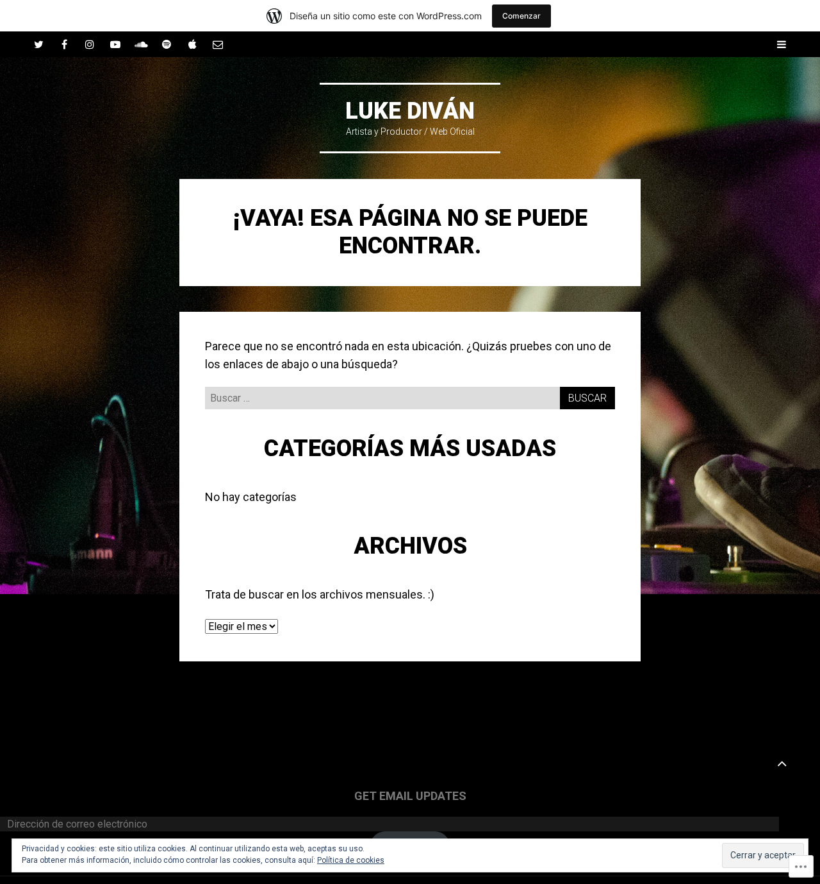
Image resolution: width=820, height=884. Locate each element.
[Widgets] (781, 763)
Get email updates (410, 796)
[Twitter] (38, 44)
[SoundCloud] (141, 44)
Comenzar (521, 16)
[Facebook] (64, 44)
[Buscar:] (410, 397)
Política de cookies (350, 860)
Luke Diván (410, 111)
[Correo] (218, 44)
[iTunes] (192, 44)
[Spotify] (166, 44)
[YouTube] (115, 44)
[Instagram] (89, 44)
